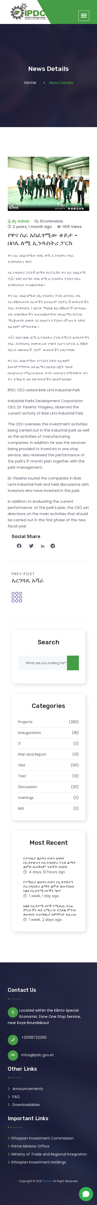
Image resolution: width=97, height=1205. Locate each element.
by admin (20, 221)
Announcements (27, 1088)
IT (19, 743)
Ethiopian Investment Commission (42, 1138)
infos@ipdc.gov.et (37, 1055)
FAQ (15, 1096)
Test (22, 776)
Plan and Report (32, 754)
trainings (26, 797)
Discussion (27, 786)
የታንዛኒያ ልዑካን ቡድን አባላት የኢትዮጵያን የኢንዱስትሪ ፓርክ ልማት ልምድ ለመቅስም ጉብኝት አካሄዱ (49, 863)
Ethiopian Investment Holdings (38, 1162)
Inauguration (29, 732)
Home (30, 83)
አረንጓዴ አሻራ (28, 580)
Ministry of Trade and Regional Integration (49, 1154)
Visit (21, 765)
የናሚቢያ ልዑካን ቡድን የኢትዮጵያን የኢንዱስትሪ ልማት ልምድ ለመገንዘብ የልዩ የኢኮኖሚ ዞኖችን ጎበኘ (48, 886)
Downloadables (25, 1104)
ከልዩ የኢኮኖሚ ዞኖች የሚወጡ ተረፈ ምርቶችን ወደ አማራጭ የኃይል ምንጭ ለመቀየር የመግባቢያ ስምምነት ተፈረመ (49, 910)
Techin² (47, 1181)
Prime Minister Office (30, 1146)
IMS (21, 808)
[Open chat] (86, 1194)
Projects (25, 721)
